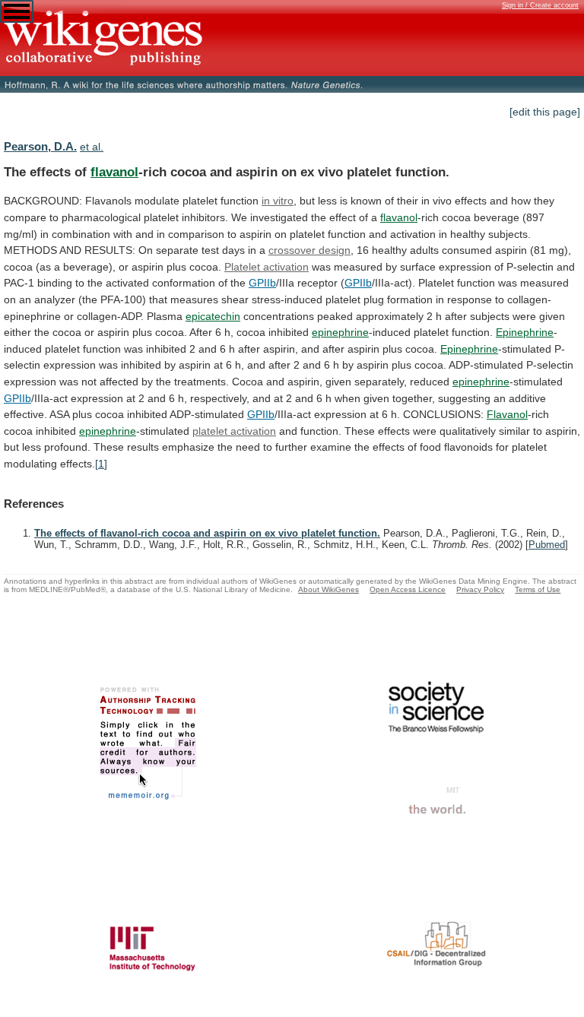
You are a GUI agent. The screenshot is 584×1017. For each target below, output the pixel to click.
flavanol (114, 171)
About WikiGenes (328, 589)
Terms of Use (537, 589)
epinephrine (340, 332)
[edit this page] (544, 112)
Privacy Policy (480, 589)
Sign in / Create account (540, 5)
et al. (91, 147)
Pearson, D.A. (40, 146)
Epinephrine (525, 332)
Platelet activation (266, 267)
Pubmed (546, 544)
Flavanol (507, 414)
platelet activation (234, 431)
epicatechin (213, 316)
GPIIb (262, 283)
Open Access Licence (408, 589)
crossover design (309, 250)
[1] (101, 464)
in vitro (278, 201)
